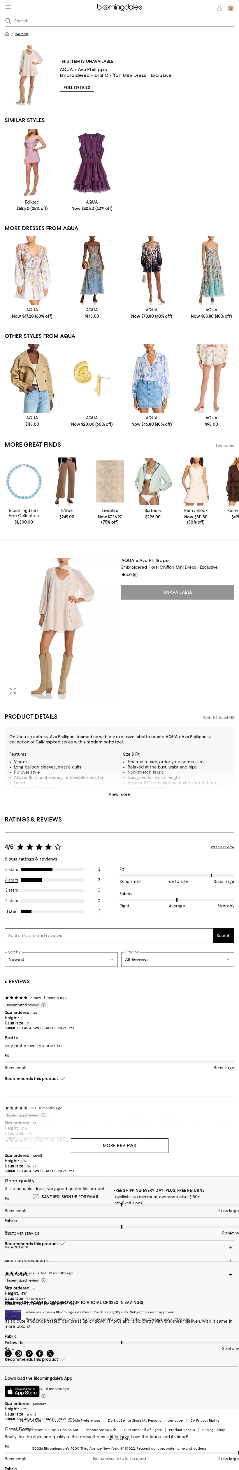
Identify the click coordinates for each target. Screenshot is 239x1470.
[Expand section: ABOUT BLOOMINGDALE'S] (119, 1261)
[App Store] (22, 1391)
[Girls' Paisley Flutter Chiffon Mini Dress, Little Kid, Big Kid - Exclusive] (91, 162)
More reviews (119, 1145)
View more (119, 794)
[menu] (8, 6)
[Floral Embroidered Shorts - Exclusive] (211, 378)
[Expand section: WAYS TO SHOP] (119, 1274)
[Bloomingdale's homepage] (7, 33)
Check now (184, 1319)
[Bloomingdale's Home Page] (119, 7)
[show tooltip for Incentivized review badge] (42, 1005)
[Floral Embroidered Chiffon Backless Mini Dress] (32, 162)
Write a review (222, 847)
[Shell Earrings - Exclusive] (91, 378)
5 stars (11, 869)
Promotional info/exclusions (148, 1319)
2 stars (11, 900)
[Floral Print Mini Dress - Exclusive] (32, 270)
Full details (77, 87)
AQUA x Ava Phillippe (83, 69)
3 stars (11, 890)
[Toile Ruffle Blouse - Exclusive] (151, 378)
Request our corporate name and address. (171, 1448)
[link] (32, 205)
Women (21, 34)
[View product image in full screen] (12, 690)
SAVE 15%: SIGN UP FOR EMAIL (70, 1197)
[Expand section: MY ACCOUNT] (119, 1247)
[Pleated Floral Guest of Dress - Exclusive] (91, 270)
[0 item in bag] (230, 7)
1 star (12, 911)
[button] (61, 628)
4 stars (11, 880)
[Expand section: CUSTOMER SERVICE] (119, 1233)
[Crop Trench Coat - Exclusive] (32, 378)
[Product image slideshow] (61, 628)
